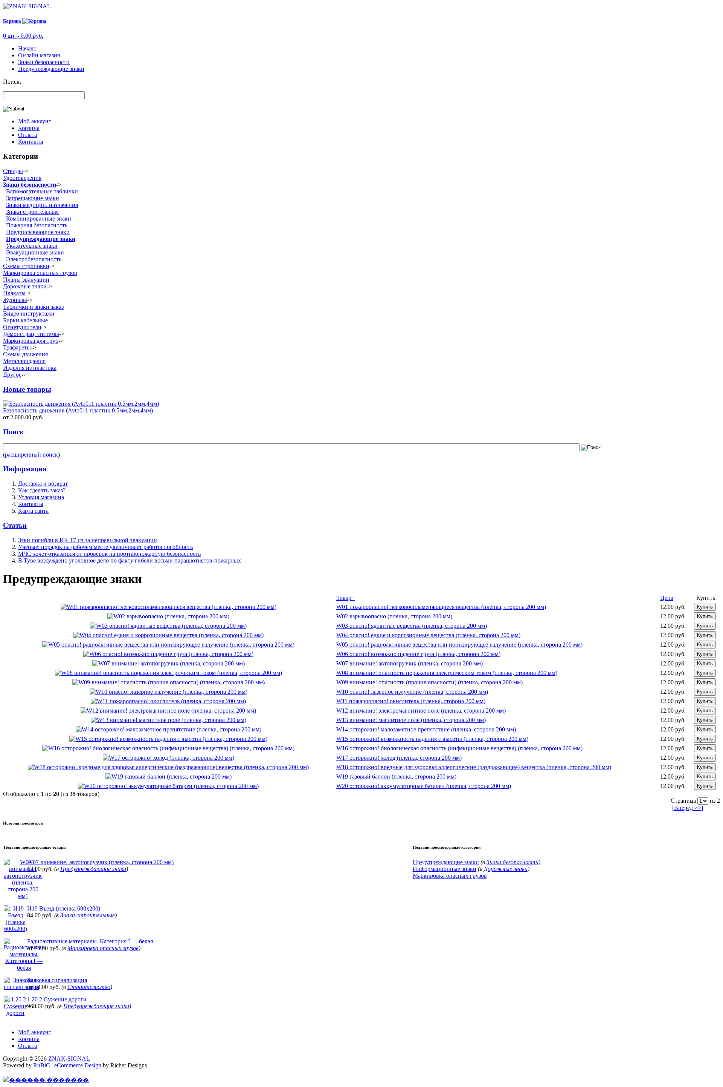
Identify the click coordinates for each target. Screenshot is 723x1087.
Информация (24, 469)
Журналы (15, 300)
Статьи (15, 525)
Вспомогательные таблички (42, 191)
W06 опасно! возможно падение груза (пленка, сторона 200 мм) (418, 654)
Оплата (27, 135)
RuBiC (41, 1065)
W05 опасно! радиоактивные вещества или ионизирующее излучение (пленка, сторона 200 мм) (459, 644)
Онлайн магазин (39, 55)
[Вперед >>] (687, 808)
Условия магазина (41, 497)
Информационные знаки (444, 869)
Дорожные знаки (25, 286)
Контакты (30, 141)
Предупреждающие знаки (51, 69)
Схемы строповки (26, 266)
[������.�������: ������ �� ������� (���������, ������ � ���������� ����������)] (46, 1080)
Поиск (13, 432)
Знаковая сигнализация (57, 980)
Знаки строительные (32, 212)
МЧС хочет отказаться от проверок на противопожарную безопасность (109, 553)
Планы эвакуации (26, 279)
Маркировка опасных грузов (40, 273)
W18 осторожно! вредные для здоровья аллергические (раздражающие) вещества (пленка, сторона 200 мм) (473, 767)
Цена (666, 598)
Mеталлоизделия (24, 361)
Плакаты (14, 293)
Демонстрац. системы (31, 334)
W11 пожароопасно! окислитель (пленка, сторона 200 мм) (410, 701)
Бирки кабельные (25, 320)
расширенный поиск (31, 454)
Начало (27, 48)
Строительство (88, 987)
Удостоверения (22, 178)
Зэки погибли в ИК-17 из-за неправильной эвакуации (87, 540)
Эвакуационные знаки (35, 252)
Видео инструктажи (29, 313)
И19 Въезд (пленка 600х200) (63, 908)
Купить (705, 607)
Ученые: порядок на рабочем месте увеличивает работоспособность (105, 547)
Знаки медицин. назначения (42, 205)
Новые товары (27, 389)
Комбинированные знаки (38, 218)
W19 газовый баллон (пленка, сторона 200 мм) (396, 776)
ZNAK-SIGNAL (69, 1058)
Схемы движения (25, 354)
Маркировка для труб (30, 340)
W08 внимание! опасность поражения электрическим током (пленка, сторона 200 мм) (446, 673)
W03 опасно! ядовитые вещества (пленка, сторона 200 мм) (411, 625)
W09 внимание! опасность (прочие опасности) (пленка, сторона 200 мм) (429, 682)
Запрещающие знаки (32, 198)
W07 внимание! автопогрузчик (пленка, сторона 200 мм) (409, 663)
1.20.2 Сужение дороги (57, 999)
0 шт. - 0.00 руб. (23, 35)
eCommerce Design (77, 1065)
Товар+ (345, 598)
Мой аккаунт (34, 121)
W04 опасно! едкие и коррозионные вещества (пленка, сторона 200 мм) (428, 635)
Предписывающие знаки (38, 232)
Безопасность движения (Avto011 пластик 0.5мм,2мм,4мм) (78, 410)
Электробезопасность (33, 259)
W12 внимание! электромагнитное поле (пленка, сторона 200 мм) (421, 710)
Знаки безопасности (44, 62)
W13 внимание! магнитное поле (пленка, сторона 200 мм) (411, 720)
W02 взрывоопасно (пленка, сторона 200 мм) (394, 616)
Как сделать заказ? (42, 490)
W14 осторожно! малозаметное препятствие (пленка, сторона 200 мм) (426, 729)
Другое (12, 374)
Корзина (12, 21)
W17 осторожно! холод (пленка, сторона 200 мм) (399, 757)
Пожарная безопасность (36, 225)
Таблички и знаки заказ (33, 307)
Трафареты (17, 347)
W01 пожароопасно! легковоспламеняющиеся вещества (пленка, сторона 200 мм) (441, 607)
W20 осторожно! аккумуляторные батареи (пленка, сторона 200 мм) (423, 786)
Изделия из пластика (29, 368)
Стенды (13, 171)
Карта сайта (33, 510)
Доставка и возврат (43, 483)
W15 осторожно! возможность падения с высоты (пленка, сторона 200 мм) (432, 739)
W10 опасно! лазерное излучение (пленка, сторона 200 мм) (412, 691)
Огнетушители (22, 327)
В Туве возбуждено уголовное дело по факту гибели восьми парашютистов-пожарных (129, 560)
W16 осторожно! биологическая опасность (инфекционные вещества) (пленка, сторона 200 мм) (459, 748)
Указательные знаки (32, 245)
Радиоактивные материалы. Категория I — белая (90, 941)
